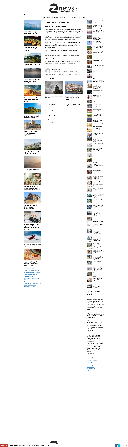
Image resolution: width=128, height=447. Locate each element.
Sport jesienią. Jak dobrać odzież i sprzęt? (98, 105)
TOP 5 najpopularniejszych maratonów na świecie (98, 51)
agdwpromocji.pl (91, 368)
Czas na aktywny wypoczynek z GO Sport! (98, 165)
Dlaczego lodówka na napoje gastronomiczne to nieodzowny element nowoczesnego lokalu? (98, 32)
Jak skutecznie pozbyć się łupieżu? (32, 272)
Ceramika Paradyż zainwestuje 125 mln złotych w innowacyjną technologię (97, 245)
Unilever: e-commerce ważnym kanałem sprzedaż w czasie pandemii (98, 251)
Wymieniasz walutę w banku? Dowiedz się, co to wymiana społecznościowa (32, 188)
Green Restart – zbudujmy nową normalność (98, 286)
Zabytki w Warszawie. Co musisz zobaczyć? (53, 96)
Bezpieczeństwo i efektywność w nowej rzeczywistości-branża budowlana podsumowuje (98, 219)
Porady (61, 17)
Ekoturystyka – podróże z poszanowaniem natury (32, 65)
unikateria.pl (90, 365)
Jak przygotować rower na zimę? (98, 70)
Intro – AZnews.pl (50, 104)
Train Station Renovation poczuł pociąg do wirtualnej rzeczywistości (98, 201)
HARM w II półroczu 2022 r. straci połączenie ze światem (98, 213)
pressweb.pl (89, 362)
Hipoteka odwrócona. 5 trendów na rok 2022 (31, 152)
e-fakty (65, 17)
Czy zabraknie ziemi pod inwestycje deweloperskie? (32, 170)
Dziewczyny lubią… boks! (98, 90)
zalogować (52, 122)
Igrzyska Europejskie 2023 (98, 65)
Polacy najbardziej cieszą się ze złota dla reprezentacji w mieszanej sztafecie (98, 139)
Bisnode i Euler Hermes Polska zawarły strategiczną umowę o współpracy (97, 280)
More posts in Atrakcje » (78, 78)
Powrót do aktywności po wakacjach (98, 134)
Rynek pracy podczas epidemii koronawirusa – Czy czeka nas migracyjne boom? (98, 183)
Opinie (78, 17)
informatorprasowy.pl (92, 360)
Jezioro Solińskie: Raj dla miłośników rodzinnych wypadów (32, 81)
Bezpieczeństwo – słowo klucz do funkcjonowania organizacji (98, 190)
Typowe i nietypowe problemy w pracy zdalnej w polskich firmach (98, 263)
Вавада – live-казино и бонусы (31, 270)
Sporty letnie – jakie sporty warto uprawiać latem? (98, 47)
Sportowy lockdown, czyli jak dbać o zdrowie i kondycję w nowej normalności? (98, 86)
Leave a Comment (90, 310)
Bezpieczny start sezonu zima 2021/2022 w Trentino (98, 81)
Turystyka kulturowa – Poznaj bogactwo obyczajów (31, 133)
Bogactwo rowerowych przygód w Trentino (97, 115)
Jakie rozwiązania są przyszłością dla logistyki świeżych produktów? (98, 274)
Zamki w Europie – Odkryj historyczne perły (32, 116)
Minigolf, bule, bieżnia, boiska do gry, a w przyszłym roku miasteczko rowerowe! (97, 150)
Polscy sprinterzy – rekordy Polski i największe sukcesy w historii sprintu (98, 43)
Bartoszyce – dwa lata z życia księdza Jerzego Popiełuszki (72, 105)
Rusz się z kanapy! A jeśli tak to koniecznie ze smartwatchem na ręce (98, 125)
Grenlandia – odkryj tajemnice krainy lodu (31, 32)
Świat (44, 17)
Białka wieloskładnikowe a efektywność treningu (98, 56)
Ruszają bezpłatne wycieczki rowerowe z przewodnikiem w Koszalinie (97, 160)
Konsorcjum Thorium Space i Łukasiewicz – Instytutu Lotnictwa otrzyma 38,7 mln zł (98, 207)
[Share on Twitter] (119, 445)
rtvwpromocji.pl (90, 370)
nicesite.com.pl (90, 367)
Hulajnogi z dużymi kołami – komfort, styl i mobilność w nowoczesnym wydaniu (98, 27)
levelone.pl (89, 364)
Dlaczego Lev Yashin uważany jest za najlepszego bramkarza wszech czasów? (98, 37)
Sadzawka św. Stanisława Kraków (54, 111)
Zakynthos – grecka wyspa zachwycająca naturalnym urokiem (72, 97)
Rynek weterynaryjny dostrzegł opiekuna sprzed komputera (98, 172)
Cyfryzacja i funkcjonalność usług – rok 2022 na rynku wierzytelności (98, 177)
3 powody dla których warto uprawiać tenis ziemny (97, 61)
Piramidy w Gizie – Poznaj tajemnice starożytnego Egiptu (32, 99)
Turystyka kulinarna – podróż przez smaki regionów (31, 48)
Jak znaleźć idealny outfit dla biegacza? (98, 21)
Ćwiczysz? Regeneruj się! (98, 143)
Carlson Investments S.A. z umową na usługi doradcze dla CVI (98, 195)
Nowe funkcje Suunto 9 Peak (97, 101)
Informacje (54, 17)
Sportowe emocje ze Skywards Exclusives (97, 110)
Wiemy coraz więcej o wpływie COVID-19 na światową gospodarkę (97, 268)
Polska (48, 17)
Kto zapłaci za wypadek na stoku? (32, 245)
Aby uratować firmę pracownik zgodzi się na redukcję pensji (98, 257)
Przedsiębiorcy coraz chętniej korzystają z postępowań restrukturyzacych (97, 238)
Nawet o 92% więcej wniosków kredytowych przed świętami (31, 263)
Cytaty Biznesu (72, 17)
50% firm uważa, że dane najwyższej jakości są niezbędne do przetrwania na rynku (32, 226)
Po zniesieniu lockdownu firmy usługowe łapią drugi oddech (98, 225)
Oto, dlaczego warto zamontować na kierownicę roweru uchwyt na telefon (98, 130)
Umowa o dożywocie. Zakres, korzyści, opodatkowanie (30, 207)
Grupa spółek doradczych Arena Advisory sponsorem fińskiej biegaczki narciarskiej (98, 76)
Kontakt (83, 17)
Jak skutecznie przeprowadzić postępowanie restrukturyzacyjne (97, 231)
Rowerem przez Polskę (97, 154)
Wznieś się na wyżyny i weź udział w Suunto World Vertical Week (98, 120)
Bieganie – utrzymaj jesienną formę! (97, 96)
